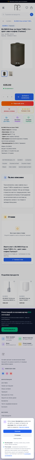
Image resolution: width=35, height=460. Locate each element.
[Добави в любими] (14, 281)
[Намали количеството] (3, 97)
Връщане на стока (7, 395)
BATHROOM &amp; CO (9, 160)
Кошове (5, 163)
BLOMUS (8, 26)
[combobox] (17, 14)
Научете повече (24, 427)
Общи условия (5, 325)
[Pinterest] (11, 373)
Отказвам (18, 435)
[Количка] (31, 8)
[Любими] (27, 8)
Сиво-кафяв (12, 167)
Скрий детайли (17, 438)
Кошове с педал (26, 163)
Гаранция (4, 392)
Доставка (4, 383)
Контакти (4, 407)
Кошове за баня (14, 163)
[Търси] (31, 14)
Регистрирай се (9, 329)
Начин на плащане (7, 386)
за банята (28, 160)
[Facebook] (3, 373)
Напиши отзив (18, 259)
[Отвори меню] (3, 8)
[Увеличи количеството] (12, 97)
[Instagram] (7, 373)
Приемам (17, 431)
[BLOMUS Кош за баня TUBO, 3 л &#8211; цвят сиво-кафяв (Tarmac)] (11, 73)
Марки (4, 167)
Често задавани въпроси (9, 404)
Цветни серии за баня (25, 167)
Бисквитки (4, 401)
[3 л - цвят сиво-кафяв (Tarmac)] (4, 73)
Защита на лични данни (8, 398)
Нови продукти (6, 415)
